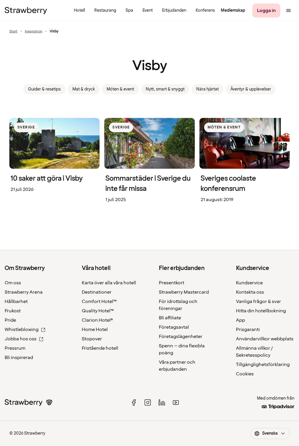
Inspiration (33, 31)
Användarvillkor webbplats (264, 339)
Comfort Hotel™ (99, 301)
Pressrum (15, 348)
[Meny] (288, 10)
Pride (10, 320)
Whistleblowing (22, 329)
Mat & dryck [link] (83, 89)
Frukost (13, 311)
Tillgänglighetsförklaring (263, 364)
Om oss (13, 283)
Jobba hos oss (20, 339)
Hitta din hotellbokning (261, 311)
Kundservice (249, 283)
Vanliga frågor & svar (258, 301)
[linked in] (161, 402)
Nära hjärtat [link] (207, 89)
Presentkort (171, 283)
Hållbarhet (16, 301)
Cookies (245, 374)
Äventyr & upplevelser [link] (250, 89)
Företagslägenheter (180, 336)
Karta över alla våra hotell (109, 283)
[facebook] (133, 402)
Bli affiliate (170, 318)
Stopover (92, 339)
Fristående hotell (100, 348)
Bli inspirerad (19, 357)
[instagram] (147, 402)
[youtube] (175, 402)
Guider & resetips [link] (44, 89)
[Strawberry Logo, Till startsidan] (26, 10)
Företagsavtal (174, 327)
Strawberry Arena (24, 292)
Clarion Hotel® (97, 320)
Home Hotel (95, 329)
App (240, 320)
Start (13, 31)
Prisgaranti (248, 329)
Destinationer (97, 292)
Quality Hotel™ (98, 311)
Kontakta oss (250, 292)
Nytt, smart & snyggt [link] (165, 89)
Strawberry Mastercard (184, 292)
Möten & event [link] (120, 89)
